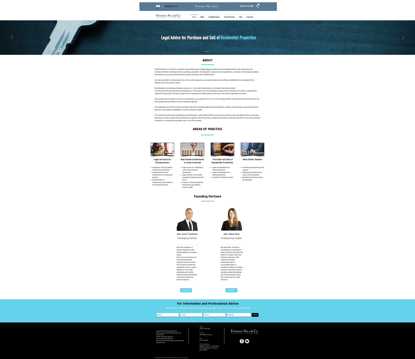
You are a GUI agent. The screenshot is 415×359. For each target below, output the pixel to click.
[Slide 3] (209, 51)
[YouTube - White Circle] (247, 341)
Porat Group (205, 69)
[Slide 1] (205, 51)
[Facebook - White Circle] (242, 341)
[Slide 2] (207, 51)
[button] (214, 16)
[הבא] (403, 37)
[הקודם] (12, 37)
